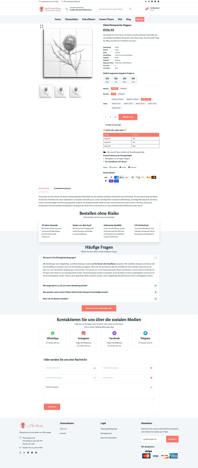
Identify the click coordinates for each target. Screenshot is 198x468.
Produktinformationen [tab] (62, 188)
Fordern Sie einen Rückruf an (81, 10)
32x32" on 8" (152, 103)
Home (58, 19)
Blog (128, 19)
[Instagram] (149, 1)
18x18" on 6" (146, 99)
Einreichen (52, 407)
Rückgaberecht (106, 433)
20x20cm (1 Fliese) (133, 99)
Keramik (114, 88)
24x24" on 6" (116, 103)
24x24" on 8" (128, 103)
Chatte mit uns (53, 343)
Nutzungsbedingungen (109, 429)
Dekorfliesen (88, 19)
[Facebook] (152, 1)
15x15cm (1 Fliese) (117, 99)
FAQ (120, 19)
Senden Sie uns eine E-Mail (49, 1)
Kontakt (63, 433)
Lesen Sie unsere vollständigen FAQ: (99, 308)
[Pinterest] (158, 1)
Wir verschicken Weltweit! (71, 1)
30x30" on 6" (140, 103)
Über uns (63, 429)
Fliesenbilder (71, 19)
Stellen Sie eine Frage (114, 125)
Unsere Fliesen (106, 19)
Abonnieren (172, 439)
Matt (113, 94)
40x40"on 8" (116, 108)
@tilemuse (87, 343)
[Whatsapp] (146, 1)
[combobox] (115, 9)
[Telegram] (155, 1)
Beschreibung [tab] (44, 188)
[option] (68, 53)
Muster (139, 19)
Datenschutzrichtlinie (109, 438)
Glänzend (121, 94)
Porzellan (123, 88)
